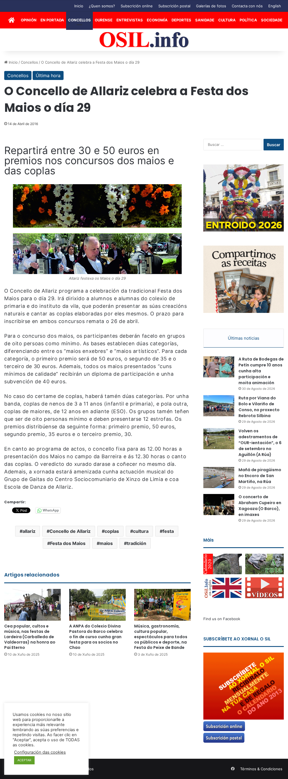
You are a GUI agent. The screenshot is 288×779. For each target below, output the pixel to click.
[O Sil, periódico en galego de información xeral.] (144, 40)
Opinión (29, 20)
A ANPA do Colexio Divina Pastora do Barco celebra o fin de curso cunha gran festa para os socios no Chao (96, 636)
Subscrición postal (174, 6)
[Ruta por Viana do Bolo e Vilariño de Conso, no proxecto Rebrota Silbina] (218, 405)
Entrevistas (129, 20)
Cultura (227, 20)
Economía (157, 20)
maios (106, 543)
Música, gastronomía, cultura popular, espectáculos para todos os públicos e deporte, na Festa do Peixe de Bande (160, 636)
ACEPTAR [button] (24, 760)
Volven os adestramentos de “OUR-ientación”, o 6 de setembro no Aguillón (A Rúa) (260, 442)
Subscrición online (137, 6)
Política (248, 20)
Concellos (79, 20)
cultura (140, 531)
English (274, 6)
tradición (136, 543)
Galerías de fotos (211, 6)
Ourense (103, 20)
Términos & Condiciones (261, 769)
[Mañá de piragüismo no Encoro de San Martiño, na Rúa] (218, 477)
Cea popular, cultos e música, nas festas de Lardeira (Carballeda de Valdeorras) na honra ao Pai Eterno (29, 636)
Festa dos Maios (68, 543)
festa (168, 531)
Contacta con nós (247, 6)
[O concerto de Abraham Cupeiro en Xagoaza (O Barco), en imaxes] (218, 504)
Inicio (78, 6)
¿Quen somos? (102, 6)
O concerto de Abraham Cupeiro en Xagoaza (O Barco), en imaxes (259, 505)
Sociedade (271, 20)
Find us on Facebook (221, 618)
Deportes (181, 20)
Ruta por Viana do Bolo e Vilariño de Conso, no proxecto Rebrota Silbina (259, 407)
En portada (52, 20)
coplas (112, 531)
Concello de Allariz (70, 531)
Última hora (48, 75)
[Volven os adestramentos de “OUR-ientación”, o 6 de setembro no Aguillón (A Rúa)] (218, 438)
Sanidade (204, 20)
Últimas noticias (243, 338)
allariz (28, 531)
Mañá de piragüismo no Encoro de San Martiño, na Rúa (259, 475)
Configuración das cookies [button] (40, 752)
